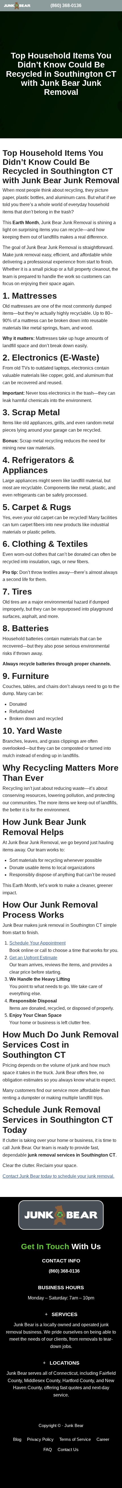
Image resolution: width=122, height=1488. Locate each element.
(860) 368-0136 (66, 5)
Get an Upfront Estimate (33, 957)
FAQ (47, 1449)
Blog (17, 1439)
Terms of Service (75, 1439)
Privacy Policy (40, 1439)
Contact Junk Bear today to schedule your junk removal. (58, 1176)
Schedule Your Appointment (37, 943)
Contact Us (68, 1449)
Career (102, 1439)
